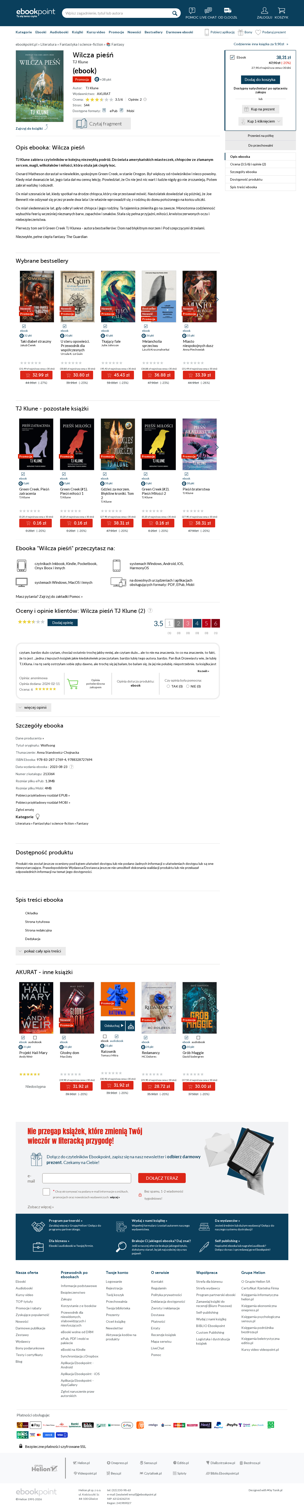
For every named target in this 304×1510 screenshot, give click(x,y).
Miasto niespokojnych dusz (198, 343)
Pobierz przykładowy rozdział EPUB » (43, 795)
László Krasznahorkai (155, 349)
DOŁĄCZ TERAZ (162, 1178)
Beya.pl (116, 1473)
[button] (217, 299)
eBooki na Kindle (73, 1349)
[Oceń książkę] (100, 99)
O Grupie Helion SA (255, 1281)
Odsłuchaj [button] (111, 1026)
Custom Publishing (210, 1332)
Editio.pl (183, 1463)
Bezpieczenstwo (73, 1292)
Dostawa (157, 1315)
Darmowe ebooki (179, 32)
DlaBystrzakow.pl (223, 1463)
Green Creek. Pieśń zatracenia (34, 491)
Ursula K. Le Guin (72, 354)
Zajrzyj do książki (29, 128)
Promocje (116, 32)
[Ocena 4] (102, 100)
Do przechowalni (260, 145)
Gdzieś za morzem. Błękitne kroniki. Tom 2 (117, 493)
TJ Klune (92, 88)
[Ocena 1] (88, 100)
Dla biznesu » (59, 1241)
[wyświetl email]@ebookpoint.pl (136, 1494)
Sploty (181, 1473)
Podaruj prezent (274, 32)
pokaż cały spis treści (42, 951)
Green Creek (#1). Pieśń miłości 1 (74, 491)
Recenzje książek (163, 1335)
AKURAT (104, 94)
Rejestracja (114, 1288)
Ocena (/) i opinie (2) (248, 164)
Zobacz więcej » (41, 1206)
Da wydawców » (227, 1220)
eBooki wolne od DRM (77, 1332)
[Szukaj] (175, 13)
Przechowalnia (116, 1301)
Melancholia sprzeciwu (152, 343)
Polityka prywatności (166, 1295)
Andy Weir (26, 1056)
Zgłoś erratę (25, 809)
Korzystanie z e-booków (78, 1306)
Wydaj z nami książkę (211, 1319)
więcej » (115, 1197)
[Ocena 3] (97, 100)
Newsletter (114, 1328)
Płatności (158, 1321)
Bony (248, 32)
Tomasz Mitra (109, 1055)
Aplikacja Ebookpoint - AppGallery (77, 1382)
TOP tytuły (24, 1301)
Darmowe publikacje (30, 1328)
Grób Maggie (193, 1052)
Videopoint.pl (87, 1473)
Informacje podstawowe (79, 1286)
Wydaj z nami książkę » (149, 1220)
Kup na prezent (263, 109)
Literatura (23, 823)
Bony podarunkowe (30, 1348)
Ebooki (40, 32)
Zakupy (66, 1299)
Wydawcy (23, 1341)
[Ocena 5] (106, 100)
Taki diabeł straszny (35, 341)
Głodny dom (69, 1052)
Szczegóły (243, 172)
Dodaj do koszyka (260, 80)
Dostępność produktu (246, 179)
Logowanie (114, 1281)
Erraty (155, 1328)
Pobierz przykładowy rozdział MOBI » (43, 802)
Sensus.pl (150, 1463)
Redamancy (151, 1052)
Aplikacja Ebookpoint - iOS (80, 1374)
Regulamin (158, 1288)
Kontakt (157, 1281)
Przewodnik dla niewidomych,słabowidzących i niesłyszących (73, 1318)
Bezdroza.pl (252, 1463)
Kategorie (24, 32)
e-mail (31, 1178)
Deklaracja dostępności (168, 1301)
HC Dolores (149, 1056)
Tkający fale (111, 341)
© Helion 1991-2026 (29, 1499)
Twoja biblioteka (118, 1308)
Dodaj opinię (62, 622)
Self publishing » (227, 1241)
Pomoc (74, 596)
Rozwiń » (203, 671)
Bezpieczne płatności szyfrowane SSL (55, 1446)
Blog (19, 1361)
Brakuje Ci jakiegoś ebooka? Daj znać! (161, 1241)
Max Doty (66, 1056)
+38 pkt (105, 79)
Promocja (82, 79)
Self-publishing (207, 1312)
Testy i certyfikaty (29, 1355)
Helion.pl (84, 1463)
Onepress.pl (119, 1463)
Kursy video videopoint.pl (260, 1349)
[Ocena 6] (111, 100)
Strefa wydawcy (208, 1288)
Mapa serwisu (161, 1341)
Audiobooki (59, 32)
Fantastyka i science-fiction (53, 823)
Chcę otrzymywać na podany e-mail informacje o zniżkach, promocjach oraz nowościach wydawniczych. (90, 1194)
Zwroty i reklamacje (165, 1308)
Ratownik (108, 1051)
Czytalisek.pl (153, 1473)
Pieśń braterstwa (196, 489)
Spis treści (243, 187)
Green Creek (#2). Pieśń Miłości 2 (155, 491)
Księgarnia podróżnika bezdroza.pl (257, 1330)
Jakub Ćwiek (28, 345)
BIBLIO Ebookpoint (210, 1326)
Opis (240, 156)
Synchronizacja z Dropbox (79, 1356)
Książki (77, 32)
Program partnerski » (65, 1220)
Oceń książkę (115, 1321)
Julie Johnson (110, 345)
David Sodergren (193, 1056)
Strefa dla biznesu (209, 1281)
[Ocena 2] (92, 100)
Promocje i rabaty (28, 1308)
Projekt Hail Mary (33, 1052)
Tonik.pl (277, 1490)
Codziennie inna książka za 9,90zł (259, 44)
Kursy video (96, 32)
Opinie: (135, 99)
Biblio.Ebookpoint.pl (225, 1473)
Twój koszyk (115, 1295)
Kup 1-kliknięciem (261, 121)
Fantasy (82, 823)
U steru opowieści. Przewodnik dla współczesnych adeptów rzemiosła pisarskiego (76, 350)
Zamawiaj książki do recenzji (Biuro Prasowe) (214, 1303)
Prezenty (112, 1315)
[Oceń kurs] (31, 622)
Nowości (134, 32)
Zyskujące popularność (32, 1315)
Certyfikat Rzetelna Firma (260, 1288)
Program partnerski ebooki (215, 1295)
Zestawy (22, 1335)
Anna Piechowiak (193, 349)
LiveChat (157, 1348)
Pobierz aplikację (222, 32)
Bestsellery (153, 32)
